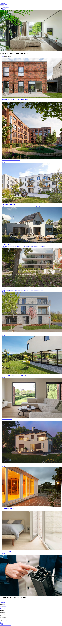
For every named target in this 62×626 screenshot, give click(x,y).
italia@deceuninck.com (3, 618)
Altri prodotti (4, 8)
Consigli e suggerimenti (5, 7)
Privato (3, 1)
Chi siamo (3, 9)
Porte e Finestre (4, 6)
